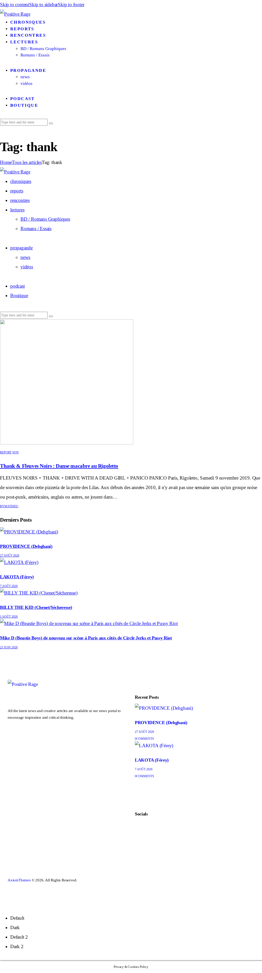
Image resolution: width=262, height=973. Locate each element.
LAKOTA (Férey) (17, 576)
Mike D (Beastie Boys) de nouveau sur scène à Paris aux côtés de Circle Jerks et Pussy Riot (86, 637)
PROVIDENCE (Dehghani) (26, 546)
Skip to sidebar (43, 4)
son (15, 452)
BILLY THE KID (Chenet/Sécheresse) (36, 607)
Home (6, 162)
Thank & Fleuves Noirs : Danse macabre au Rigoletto (59, 466)
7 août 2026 (9, 586)
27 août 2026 (9, 555)
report (6, 452)
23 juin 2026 (9, 647)
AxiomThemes (19, 880)
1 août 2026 (9, 616)
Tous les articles (27, 162)
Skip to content (14, 4)
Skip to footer (71, 4)
